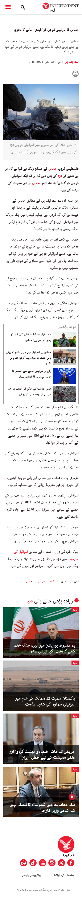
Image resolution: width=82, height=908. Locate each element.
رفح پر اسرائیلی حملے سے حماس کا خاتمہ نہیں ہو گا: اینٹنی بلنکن (31, 374)
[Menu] (8, 7)
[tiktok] (33, 862)
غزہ (60, 176)
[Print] (75, 74)
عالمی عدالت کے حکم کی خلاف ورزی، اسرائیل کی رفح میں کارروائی (29, 391)
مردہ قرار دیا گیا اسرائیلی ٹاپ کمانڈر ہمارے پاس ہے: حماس (31, 337)
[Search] (23, 7)
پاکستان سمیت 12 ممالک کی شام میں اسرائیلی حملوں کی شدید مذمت (45, 701)
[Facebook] (70, 862)
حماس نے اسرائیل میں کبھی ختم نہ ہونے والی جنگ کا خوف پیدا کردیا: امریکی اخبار (28, 358)
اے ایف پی (71, 61)
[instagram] (52, 862)
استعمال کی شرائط (64, 875)
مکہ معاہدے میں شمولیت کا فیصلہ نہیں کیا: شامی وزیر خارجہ (42, 808)
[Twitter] (61, 862)
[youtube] (42, 862)
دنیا (29, 601)
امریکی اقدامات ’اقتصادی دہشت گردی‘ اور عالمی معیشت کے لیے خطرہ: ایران (42, 755)
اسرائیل (36, 183)
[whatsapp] (23, 862)
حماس (52, 168)
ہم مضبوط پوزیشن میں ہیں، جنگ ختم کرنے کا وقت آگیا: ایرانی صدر (44, 648)
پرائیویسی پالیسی (31, 875)
